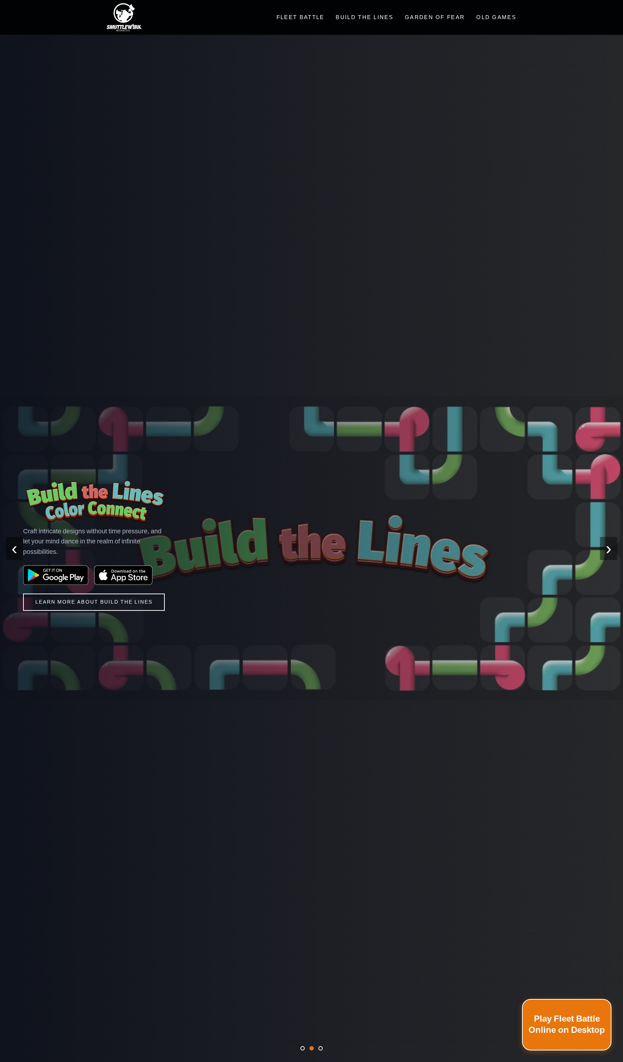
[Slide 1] (302, 1048)
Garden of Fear (435, 17)
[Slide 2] (311, 1048)
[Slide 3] (320, 1048)
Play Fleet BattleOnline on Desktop (567, 1024)
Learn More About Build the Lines (94, 602)
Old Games (496, 17)
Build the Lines (364, 17)
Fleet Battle (300, 17)
